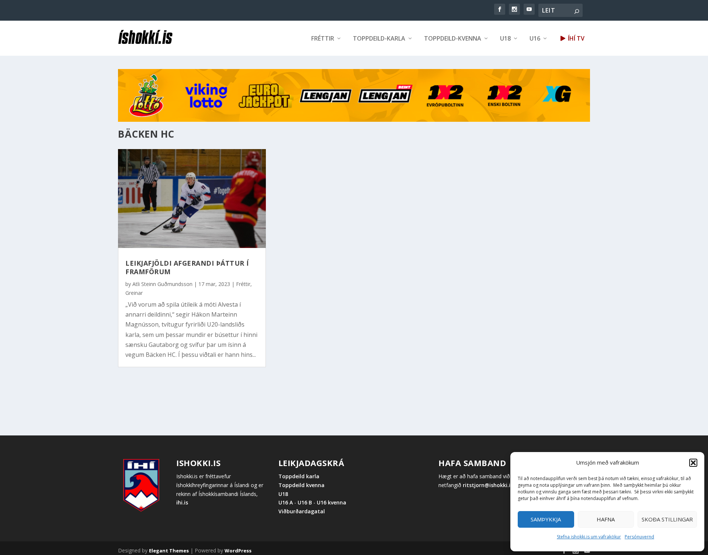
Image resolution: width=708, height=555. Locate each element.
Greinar (134, 292)
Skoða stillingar (667, 519)
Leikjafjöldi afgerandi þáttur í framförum (187, 267)
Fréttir (322, 38)
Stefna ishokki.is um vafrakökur (589, 537)
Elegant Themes (169, 550)
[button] (693, 462)
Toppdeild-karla (379, 38)
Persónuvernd (639, 537)
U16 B (305, 502)
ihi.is (182, 502)
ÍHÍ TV (575, 38)
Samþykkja (546, 519)
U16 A (286, 502)
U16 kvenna (331, 502)
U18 (505, 38)
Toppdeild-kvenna (452, 38)
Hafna (606, 519)
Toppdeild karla (298, 476)
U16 (535, 38)
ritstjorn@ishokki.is (488, 485)
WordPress (238, 550)
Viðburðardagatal (301, 511)
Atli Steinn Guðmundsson (162, 283)
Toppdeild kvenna (301, 485)
